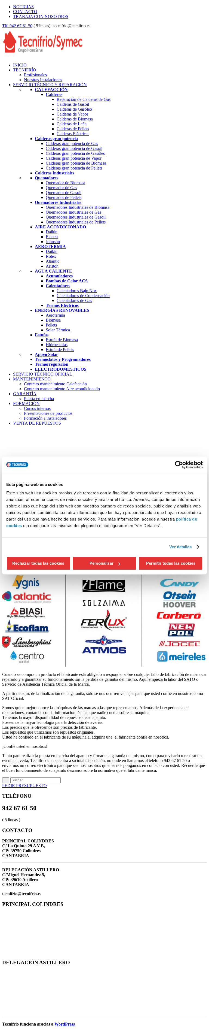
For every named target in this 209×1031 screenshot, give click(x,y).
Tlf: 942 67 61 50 (17, 25)
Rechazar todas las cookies (38, 563)
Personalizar (101, 563)
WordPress (64, 1024)
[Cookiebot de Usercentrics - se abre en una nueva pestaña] (179, 465)
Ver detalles (180, 547)
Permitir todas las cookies (170, 563)
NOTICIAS (23, 6)
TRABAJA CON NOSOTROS (40, 16)
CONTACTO (25, 11)
